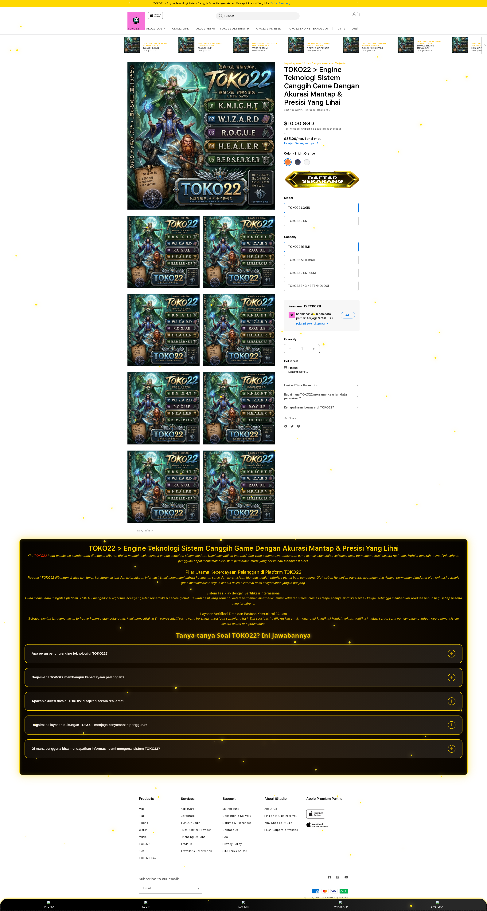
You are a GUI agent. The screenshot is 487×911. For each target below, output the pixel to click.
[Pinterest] (299, 427)
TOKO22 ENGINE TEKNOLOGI (307, 28)
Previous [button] (129, 3)
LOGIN (146, 906)
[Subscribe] (197, 888)
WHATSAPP (340, 906)
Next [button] (358, 3)
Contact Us (230, 829)
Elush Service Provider (196, 829)
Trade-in (186, 844)
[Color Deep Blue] (298, 162)
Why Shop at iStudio (278, 822)
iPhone (143, 822)
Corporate (188, 815)
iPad (142, 815)
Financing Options (193, 836)
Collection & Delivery (237, 815)
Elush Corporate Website (281, 829)
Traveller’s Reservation (196, 851)
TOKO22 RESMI (204, 28)
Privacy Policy (232, 844)
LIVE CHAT (438, 906)
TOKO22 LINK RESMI (268, 28)
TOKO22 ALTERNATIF (235, 28)
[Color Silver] (307, 162)
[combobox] (258, 15)
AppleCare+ (188, 808)
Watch (143, 829)
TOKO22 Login (190, 822)
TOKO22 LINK (179, 28)
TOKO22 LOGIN (154, 28)
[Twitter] (293, 427)
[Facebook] (286, 427)
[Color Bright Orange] (288, 162)
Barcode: (311, 110)
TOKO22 (133, 28)
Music (143, 836)
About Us (270, 808)
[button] (133, 28)
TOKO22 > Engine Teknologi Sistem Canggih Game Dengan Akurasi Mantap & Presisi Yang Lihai (221, 3)
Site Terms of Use (235, 851)
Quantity (290, 339)
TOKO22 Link (147, 858)
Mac (142, 808)
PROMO (49, 906)
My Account (231, 808)
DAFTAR (243, 906)
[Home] (136, 21)
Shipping (306, 129)
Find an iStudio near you (280, 815)
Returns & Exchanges (237, 822)
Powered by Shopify (336, 897)
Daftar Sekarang (280, 3)
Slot (141, 851)
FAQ (225, 836)
